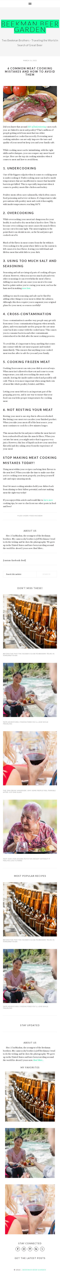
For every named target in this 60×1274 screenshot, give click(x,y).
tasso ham (26, 288)
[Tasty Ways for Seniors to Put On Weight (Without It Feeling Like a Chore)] (30, 827)
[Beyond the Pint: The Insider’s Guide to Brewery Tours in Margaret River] (30, 622)
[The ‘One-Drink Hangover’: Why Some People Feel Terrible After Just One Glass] (30, 758)
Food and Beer (36, 516)
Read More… (38, 548)
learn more (48, 500)
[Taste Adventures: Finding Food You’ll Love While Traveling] (30, 690)
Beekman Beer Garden (30, 26)
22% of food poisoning (37, 127)
